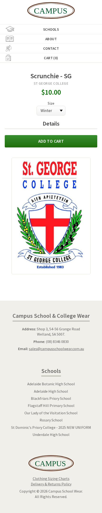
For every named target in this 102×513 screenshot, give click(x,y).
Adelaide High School (51, 391)
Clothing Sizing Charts (51, 478)
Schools (51, 29)
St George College (51, 83)
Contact (51, 48)
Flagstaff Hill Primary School (51, 405)
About (51, 39)
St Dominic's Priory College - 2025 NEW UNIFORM (51, 427)
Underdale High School (51, 434)
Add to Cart (51, 141)
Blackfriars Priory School (51, 398)
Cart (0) (51, 58)
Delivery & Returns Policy (51, 484)
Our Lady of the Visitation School (51, 412)
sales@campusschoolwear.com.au (56, 348)
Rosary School (51, 420)
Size (51, 103)
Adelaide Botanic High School (51, 383)
